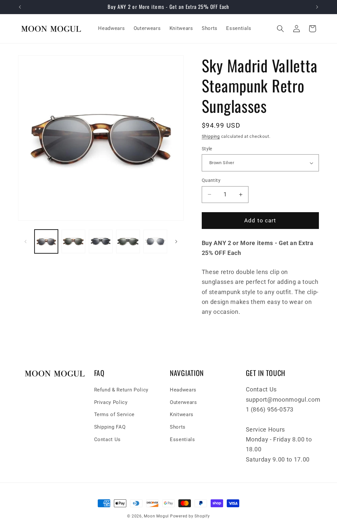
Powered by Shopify (190, 516)
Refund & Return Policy (121, 390)
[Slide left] (25, 241)
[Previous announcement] (20, 7)
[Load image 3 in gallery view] (101, 241)
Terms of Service (114, 414)
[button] (280, 29)
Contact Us (107, 439)
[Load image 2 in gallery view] (73, 241)
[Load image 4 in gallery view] (128, 241)
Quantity (211, 180)
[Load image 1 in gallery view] (46, 241)
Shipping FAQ (110, 427)
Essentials (182, 439)
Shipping (211, 136)
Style (207, 148)
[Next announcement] (317, 7)
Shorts (178, 427)
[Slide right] (176, 241)
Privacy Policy (111, 402)
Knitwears (182, 414)
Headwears (183, 390)
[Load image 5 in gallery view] (155, 241)
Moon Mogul (156, 516)
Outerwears (183, 402)
